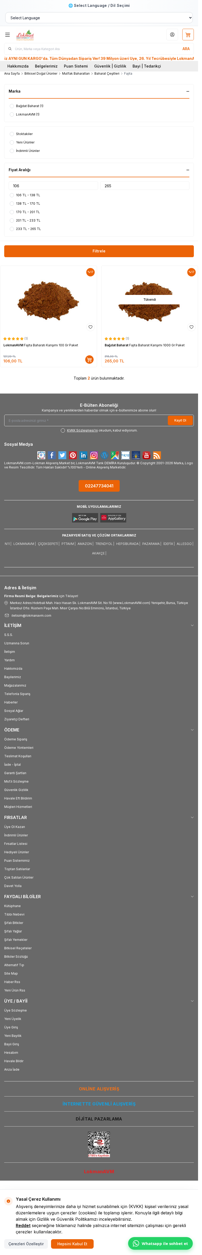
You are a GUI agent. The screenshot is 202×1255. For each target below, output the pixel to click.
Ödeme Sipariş (15, 739)
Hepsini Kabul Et (72, 1244)
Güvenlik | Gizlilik (110, 66)
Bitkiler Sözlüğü (16, 957)
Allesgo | (185, 544)
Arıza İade (11, 1069)
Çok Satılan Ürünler (18, 877)
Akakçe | (99, 553)
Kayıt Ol (180, 420)
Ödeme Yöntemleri (18, 748)
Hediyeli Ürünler (16, 852)
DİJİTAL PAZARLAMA (99, 1119)
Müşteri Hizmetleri (18, 807)
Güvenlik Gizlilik (16, 790)
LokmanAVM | (24, 544)
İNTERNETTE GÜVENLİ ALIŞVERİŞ (99, 1103)
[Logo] (41, 34)
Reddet (23, 1225)
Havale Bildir (13, 1061)
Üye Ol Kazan (14, 827)
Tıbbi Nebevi (14, 914)
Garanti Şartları (15, 773)
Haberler (11, 702)
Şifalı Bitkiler (13, 923)
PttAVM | (68, 544)
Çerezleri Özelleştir (26, 1244)
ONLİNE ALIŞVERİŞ (99, 1088)
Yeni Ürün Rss (14, 990)
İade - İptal (12, 765)
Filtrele (99, 251)
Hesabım (11, 1053)
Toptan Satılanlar (17, 869)
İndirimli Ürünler (16, 835)
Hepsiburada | (128, 544)
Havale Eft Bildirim (18, 798)
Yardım (9, 660)
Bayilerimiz (12, 677)
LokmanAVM (13, 345)
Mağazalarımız (15, 685)
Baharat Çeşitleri (106, 73)
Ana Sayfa (12, 73)
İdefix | (169, 544)
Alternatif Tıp (14, 965)
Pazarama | (151, 544)
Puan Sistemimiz (17, 861)
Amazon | (85, 544)
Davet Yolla (13, 886)
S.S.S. (8, 635)
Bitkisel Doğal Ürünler (40, 73)
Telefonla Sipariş (17, 694)
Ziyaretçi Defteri (16, 719)
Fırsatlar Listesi (15, 844)
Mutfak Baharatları (76, 73)
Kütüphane (12, 906)
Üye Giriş (11, 1027)
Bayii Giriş (11, 1044)
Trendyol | (104, 544)
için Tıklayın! (41, 596)
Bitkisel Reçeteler (18, 948)
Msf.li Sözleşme (16, 781)
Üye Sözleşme (15, 1010)
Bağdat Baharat (117, 345)
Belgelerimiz (46, 66)
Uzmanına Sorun (16, 643)
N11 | (8, 544)
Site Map (11, 973)
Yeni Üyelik (12, 1019)
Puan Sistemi (76, 66)
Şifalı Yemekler (15, 940)
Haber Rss (12, 982)
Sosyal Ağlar (13, 711)
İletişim (9, 652)
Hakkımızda (18, 66)
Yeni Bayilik (13, 1036)
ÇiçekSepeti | (48, 544)
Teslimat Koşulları (17, 756)
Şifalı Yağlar (13, 931)
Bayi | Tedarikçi (147, 66)
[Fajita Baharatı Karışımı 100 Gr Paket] (48, 300)
